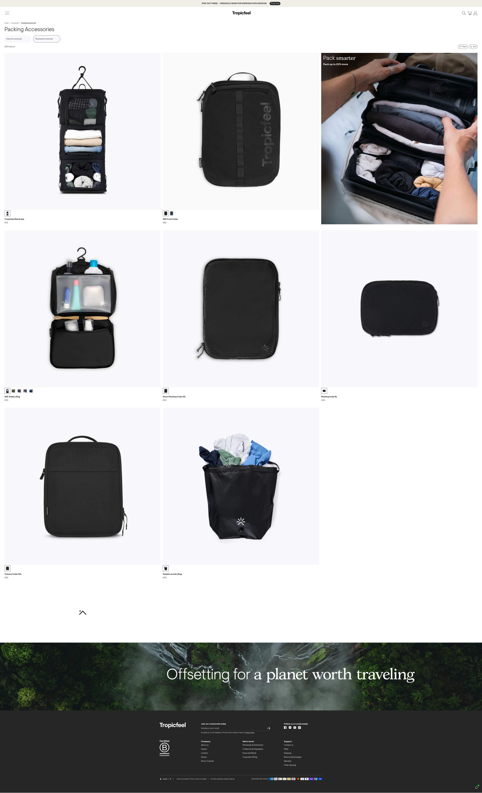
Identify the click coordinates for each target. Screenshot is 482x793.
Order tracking (290, 765)
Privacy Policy (249, 732)
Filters (464, 47)
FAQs (286, 749)
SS (267, 728)
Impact (204, 749)
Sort (474, 47)
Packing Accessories (44, 39)
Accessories (15, 23)
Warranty (287, 761)
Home (6, 23)
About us (204, 745)
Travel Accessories (14, 39)
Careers (204, 753)
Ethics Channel (207, 761)
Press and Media (249, 753)
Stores (204, 757)
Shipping (287, 753)
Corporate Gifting (250, 757)
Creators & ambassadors (253, 749)
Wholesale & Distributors (253, 745)
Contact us (288, 745)
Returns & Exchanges (293, 757)
